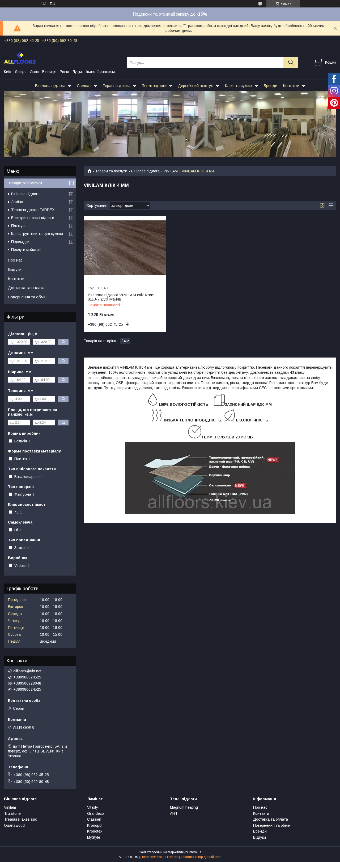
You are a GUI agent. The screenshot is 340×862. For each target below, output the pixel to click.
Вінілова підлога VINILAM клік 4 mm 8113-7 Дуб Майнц (121, 297)
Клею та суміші (238, 85)
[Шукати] (290, 62)
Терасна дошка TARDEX (32, 210)
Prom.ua (195, 852)
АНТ (174, 813)
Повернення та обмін (27, 297)
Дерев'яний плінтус (195, 85)
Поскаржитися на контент (159, 857)
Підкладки (20, 242)
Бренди (270, 85)
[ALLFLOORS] (62, 58)
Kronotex (94, 831)
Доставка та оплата (26, 287)
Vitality (92, 807)
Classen (94, 819)
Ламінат (84, 85)
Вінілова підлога (50, 85)
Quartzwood (14, 825)
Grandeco (95, 813)
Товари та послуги (111, 171)
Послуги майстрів (26, 249)
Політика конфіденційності (201, 857)
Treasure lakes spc (20, 819)
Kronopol (94, 825)
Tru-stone (12, 813)
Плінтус (17, 226)
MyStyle (93, 837)
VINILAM (170, 171)
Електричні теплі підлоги (32, 218)
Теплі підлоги (154, 85)
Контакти (291, 85)
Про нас (15, 260)
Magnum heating (184, 807)
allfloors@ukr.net (27, 671)
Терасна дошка (116, 85)
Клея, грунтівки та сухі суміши (37, 234)
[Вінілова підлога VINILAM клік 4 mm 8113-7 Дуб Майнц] (125, 248)
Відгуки (15, 269)
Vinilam (10, 807)
